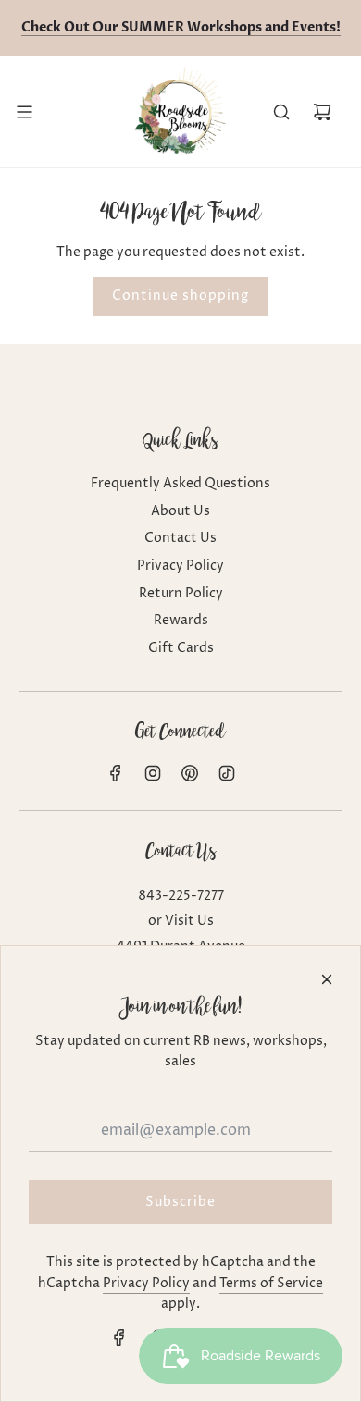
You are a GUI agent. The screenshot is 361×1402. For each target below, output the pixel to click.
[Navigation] (24, 112)
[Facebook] (115, 773)
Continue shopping (180, 295)
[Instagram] (152, 773)
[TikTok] (227, 773)
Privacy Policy (146, 1283)
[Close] (326, 979)
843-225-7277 (181, 895)
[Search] (281, 112)
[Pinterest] (189, 773)
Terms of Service (271, 1283)
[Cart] (322, 112)
